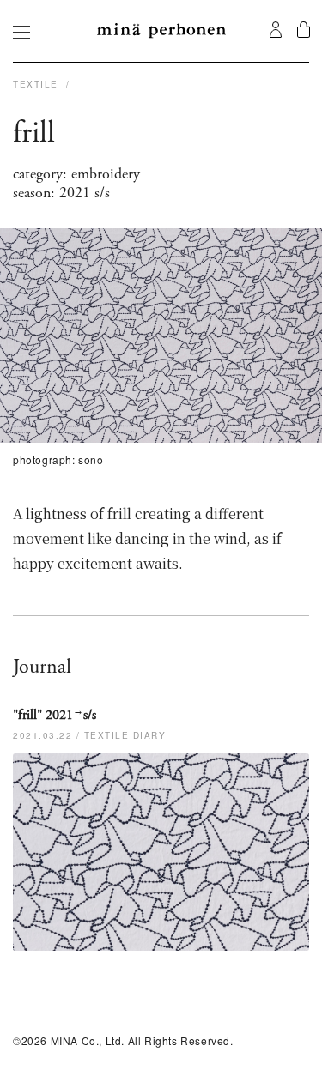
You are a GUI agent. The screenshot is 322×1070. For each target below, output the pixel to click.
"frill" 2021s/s (54, 714)
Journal (42, 667)
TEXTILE (37, 84)
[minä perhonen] (161, 31)
